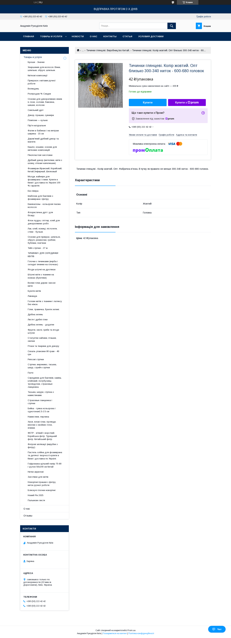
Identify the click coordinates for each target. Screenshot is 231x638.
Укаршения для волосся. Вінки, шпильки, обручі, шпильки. (44, 68)
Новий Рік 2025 (35, 495)
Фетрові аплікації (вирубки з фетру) (43, 446)
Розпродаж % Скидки (39, 93)
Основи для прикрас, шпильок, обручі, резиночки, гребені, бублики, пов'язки (44, 240)
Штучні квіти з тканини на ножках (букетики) (41, 276)
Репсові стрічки (36, 359)
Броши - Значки (36, 62)
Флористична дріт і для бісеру (40, 214)
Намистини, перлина (38, 416)
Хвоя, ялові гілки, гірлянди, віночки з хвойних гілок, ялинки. (42, 424)
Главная (28, 36)
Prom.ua (131, 630)
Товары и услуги (51, 36)
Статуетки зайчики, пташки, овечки (42, 339)
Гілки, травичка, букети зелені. (44, 309)
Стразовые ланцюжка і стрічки (40, 402)
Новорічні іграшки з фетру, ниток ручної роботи (42, 483)
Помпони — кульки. (38, 120)
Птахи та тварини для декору (43, 346)
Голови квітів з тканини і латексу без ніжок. (45, 303)
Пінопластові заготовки (40, 155)
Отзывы (28, 515)
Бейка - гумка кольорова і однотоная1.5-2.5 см (41, 410)
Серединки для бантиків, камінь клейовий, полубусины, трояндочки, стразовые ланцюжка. (44, 382)
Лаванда (32, 296)
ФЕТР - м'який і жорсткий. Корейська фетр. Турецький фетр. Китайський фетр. (42, 436)
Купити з (181, 102)
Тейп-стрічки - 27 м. (38, 248)
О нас (93, 36)
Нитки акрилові (36, 472)
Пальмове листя (36, 500)
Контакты (110, 36)
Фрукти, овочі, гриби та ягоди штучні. (43, 331)
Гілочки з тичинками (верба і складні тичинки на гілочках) (43, 263)
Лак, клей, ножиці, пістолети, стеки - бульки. (42, 230)
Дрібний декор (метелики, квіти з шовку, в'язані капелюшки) (45, 161)
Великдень (33, 88)
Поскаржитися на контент (115, 633)
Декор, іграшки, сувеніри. (41, 115)
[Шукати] (171, 26)
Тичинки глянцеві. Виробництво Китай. (108, 50)
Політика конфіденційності (141, 633)
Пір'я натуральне (37, 125)
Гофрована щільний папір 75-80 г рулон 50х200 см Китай (44, 465)
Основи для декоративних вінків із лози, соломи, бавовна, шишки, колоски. (45, 102)
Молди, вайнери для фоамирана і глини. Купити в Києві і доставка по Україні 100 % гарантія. (44, 181)
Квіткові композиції (38, 75)
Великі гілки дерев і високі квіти (41, 284)
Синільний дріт (35, 110)
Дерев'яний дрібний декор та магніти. (43, 140)
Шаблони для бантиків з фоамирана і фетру (40, 197)
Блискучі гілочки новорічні (41, 490)
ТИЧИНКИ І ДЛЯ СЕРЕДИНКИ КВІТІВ (43, 254)
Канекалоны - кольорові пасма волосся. (44, 205)
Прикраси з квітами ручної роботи (42, 82)
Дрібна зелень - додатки (41, 324)
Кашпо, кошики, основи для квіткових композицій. (42, 148)
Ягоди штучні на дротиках (42, 269)
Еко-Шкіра (33, 191)
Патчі (30, 372)
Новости (78, 36)
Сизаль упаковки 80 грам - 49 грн (43, 353)
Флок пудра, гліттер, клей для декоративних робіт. (44, 222)
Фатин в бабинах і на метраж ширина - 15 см (43, 132)
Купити (148, 102)
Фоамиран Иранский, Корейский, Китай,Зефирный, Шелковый (45, 170)
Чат (219, 629)
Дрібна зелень (35, 314)
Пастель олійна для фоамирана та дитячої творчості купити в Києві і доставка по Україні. (45, 455)
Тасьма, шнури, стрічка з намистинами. (41, 393)
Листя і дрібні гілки (38, 319)
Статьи (127, 36)
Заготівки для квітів (38, 477)
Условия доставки (151, 36)
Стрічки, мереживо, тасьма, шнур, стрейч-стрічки (42, 366)
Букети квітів (34, 291)
